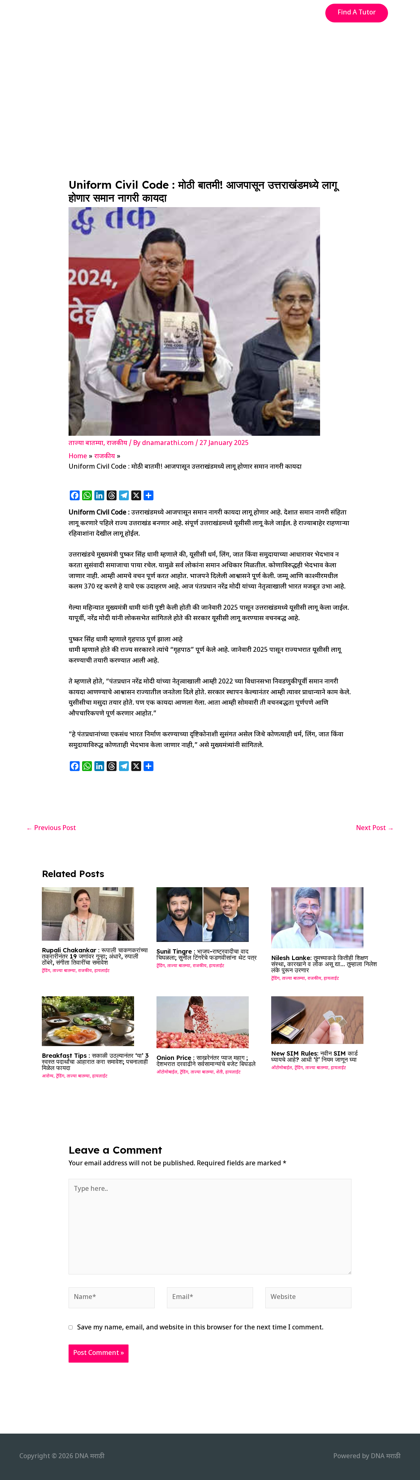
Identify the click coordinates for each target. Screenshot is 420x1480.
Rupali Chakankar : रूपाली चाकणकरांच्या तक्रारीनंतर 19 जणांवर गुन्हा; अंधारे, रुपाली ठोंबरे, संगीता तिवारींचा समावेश (95, 956)
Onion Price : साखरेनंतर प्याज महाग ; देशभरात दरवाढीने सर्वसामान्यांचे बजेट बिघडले (206, 1061)
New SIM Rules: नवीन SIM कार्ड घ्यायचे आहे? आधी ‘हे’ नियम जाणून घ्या (314, 1056)
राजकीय (117, 443)
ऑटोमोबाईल (167, 1072)
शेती (219, 1072)
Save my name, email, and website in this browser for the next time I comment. (200, 1328)
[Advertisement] (210, 72)
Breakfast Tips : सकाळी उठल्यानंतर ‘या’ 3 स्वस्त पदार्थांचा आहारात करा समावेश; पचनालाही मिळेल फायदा (95, 1062)
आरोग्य (47, 1076)
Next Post (375, 828)
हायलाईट (101, 971)
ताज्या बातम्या (86, 443)
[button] (356, 13)
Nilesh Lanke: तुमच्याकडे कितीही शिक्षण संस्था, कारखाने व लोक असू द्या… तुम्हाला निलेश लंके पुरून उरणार (324, 964)
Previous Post (51, 828)
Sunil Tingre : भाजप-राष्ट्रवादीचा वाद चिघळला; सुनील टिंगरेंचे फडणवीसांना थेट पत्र (207, 954)
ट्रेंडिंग (46, 971)
